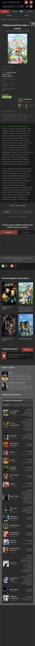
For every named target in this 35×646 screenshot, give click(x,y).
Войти (26, 2)
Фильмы (30, 11)
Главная (4, 11)
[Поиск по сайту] (21, 6)
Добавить (27, 350)
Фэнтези (4, 76)
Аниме (27, 15)
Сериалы (9, 15)
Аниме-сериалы (13, 19)
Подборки (15, 11)
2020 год (10, 76)
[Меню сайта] (31, 2)
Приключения (6, 74)
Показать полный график (18, 216)
